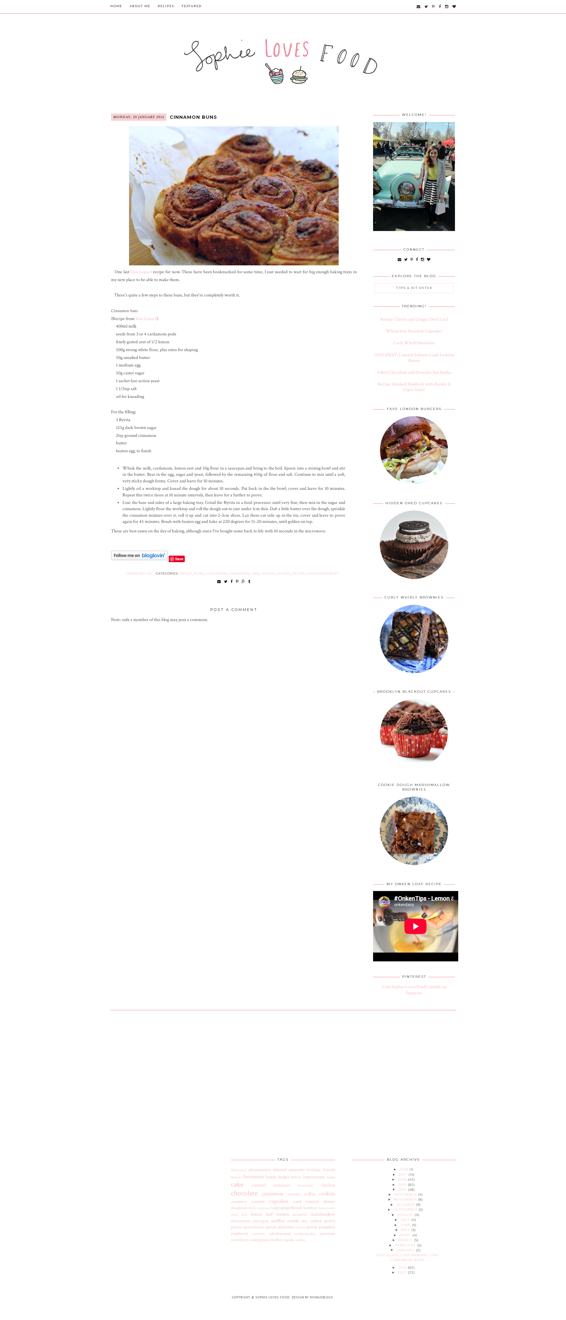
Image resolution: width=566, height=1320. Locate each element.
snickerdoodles (305, 1233)
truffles (276, 1239)
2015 (403, 1185)
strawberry (240, 1239)
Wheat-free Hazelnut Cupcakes (414, 331)
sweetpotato (259, 1239)
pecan (271, 1227)
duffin (252, 1207)
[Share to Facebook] (232, 581)
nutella (293, 1221)
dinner (329, 1201)
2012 (403, 1272)
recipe (298, 573)
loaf (269, 1214)
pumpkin (327, 1227)
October (406, 1205)
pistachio (286, 1227)
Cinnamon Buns (193, 117)
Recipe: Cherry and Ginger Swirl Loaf (414, 319)
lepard (284, 573)
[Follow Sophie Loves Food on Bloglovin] (139, 559)
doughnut (239, 1207)
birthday (314, 1169)
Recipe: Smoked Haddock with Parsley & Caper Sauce (414, 387)
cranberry (239, 1201)
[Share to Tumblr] (249, 581)
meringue (261, 1220)
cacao (331, 1177)
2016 (403, 1179)
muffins (278, 1221)
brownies (254, 1176)
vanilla (288, 1239)
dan (255, 573)
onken (316, 1221)
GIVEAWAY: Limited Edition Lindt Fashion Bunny (414, 358)
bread (186, 573)
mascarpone (240, 1220)
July (406, 1220)
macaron (300, 1214)
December (406, 1194)
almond (279, 1170)
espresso (264, 1207)
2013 (403, 1267)
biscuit (329, 1170)
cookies (327, 1193)
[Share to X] (226, 581)
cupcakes (278, 1201)
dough (268, 573)
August (406, 1215)
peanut (236, 1227)
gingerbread (291, 1208)
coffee (309, 1194)
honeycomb (327, 1207)
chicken (328, 1185)
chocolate (244, 1193)
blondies (237, 1177)
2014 (403, 1189)
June (406, 1225)
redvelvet (258, 1233)
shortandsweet (323, 573)
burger (284, 1177)
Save (179, 558)
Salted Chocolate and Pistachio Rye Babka (414, 372)
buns (199, 573)
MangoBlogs (321, 1297)
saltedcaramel (280, 1233)
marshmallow (323, 1214)
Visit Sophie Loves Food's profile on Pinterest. (414, 990)
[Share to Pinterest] (237, 581)
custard (312, 1201)
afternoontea (259, 1170)
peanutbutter (254, 1227)
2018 (404, 1169)
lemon (256, 1214)
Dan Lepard (141, 272)
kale (244, 1214)
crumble (258, 1201)
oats (304, 1220)
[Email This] (219, 581)
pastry (329, 1221)
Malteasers (239, 1170)
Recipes (166, 6)
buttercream (314, 1177)
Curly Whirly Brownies (414, 343)
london (282, 1214)
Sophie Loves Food (272, 1297)
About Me (140, 6)
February (406, 1245)
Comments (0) (139, 573)
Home (116, 6)
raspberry (239, 1234)
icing (234, 1214)
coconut (294, 1194)
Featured (192, 6)
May (406, 1230)
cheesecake (305, 1185)
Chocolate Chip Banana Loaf (407, 1255)
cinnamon (239, 573)
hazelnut (310, 1207)
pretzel (312, 1227)
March (406, 1240)
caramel (259, 1185)
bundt (271, 1177)
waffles (300, 1240)
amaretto (297, 1170)
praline (300, 1227)
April (406, 1235)
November (406, 1199)
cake (237, 1184)
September (406, 1209)
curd (297, 1201)
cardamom (216, 573)
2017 (403, 1174)
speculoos (327, 1233)
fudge (275, 1207)
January (406, 1250)
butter (296, 1177)
